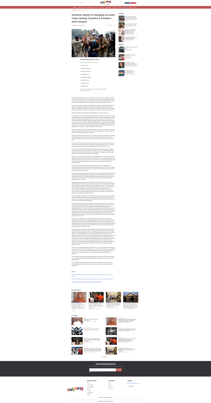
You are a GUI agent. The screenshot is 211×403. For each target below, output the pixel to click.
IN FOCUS (121, 44)
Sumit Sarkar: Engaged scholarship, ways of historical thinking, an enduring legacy (131, 64)
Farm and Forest (128, 26)
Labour (120, 59)
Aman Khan (85, 342)
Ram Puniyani (127, 74)
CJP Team (125, 308)
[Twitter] (76, 3)
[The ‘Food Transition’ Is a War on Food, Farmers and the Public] (121, 25)
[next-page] (75, 311)
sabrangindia (74, 308)
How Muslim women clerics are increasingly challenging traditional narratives (131, 38)
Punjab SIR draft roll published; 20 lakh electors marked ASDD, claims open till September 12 (92, 339)
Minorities (80, 10)
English (104, 4)
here (114, 110)
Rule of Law (85, 10)
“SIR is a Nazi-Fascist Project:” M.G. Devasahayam (91, 320)
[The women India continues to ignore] (121, 49)
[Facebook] (74, 3)
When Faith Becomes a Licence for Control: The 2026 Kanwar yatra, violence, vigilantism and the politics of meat (127, 339)
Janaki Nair (127, 66)
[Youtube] (81, 3)
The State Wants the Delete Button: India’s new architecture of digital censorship (127, 329)
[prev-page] (72, 311)
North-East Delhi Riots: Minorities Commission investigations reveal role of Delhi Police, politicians (92, 279)
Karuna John (75, 25)
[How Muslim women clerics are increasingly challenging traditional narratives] (121, 39)
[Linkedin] (112, 25)
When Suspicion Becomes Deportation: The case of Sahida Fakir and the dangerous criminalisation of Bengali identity (127, 320)
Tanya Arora (91, 308)
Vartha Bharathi (86, 321)
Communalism (74, 10)
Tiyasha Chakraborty (129, 49)
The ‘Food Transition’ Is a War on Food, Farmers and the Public (131, 24)
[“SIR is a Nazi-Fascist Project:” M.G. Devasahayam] (77, 321)
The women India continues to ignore (91, 329)
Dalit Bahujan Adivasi (121, 51)
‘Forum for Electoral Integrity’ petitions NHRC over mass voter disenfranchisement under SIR (131, 18)
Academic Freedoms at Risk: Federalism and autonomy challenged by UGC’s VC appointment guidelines (130, 31)
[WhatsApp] (79, 3)
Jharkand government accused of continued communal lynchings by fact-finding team (113, 305)
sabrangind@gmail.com (134, 383)
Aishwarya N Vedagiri (128, 57)
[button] (137, 3)
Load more (104, 356)
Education (127, 34)
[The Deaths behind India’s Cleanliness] (121, 57)
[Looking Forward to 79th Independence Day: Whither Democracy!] (121, 73)
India (126, 20)
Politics (119, 327)
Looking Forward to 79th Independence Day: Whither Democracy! (130, 71)
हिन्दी (108, 4)
